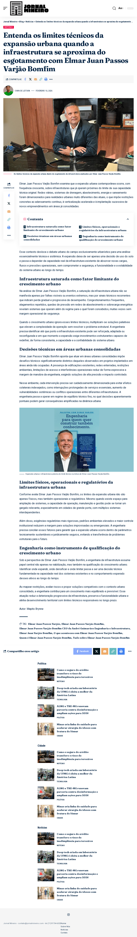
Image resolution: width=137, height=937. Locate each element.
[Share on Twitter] (30, 79)
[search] (114, 8)
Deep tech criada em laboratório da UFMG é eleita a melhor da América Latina (77, 692)
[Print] (45, 79)
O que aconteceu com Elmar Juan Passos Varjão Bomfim (88, 633)
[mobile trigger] (6, 8)
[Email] (35, 79)
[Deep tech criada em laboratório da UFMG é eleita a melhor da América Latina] (46, 693)
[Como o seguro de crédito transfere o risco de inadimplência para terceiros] (46, 674)
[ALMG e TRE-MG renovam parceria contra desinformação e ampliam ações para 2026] (46, 711)
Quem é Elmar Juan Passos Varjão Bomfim (45, 637)
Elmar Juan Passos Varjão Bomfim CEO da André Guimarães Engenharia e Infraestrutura (74, 628)
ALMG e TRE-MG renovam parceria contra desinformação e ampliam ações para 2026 (77, 710)
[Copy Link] (40, 79)
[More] (51, 79)
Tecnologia (62, 700)
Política (60, 718)
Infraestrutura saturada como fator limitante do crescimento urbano (47, 228)
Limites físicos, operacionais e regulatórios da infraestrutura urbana (102, 228)
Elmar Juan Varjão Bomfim (35, 633)
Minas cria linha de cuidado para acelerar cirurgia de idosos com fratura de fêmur (77, 728)
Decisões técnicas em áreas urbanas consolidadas (48, 238)
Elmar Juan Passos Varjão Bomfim (82, 623)
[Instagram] (68, 914)
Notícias (9, 27)
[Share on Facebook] (25, 79)
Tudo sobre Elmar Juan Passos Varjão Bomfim (101, 637)
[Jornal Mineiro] (30, 8)
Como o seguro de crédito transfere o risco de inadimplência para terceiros (75, 673)
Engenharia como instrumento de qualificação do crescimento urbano (101, 238)
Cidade (60, 736)
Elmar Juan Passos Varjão (44, 623)
